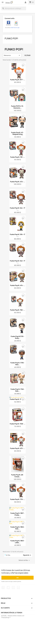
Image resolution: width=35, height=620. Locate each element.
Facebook (3, 587)
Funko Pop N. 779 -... (17, 499)
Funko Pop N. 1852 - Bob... (17, 528)
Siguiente (27, 555)
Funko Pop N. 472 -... (17, 182)
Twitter (8, 587)
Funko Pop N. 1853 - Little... (17, 542)
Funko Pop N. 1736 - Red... (17, 364)
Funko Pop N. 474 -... (17, 285)
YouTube (13, 587)
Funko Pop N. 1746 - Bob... (18, 390)
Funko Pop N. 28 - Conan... (17, 476)
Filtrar (27, 55)
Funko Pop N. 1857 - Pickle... (17, 514)
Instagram (18, 587)
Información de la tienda (11, 613)
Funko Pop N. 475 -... (17, 448)
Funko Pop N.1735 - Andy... (17, 337)
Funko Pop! (11, 38)
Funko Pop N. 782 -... (17, 310)
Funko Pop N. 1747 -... (17, 399)
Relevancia (12, 55)
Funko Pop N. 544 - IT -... (17, 209)
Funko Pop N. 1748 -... (17, 424)
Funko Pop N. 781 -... (17, 157)
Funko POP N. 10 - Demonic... (17, 107)
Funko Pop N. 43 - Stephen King (17, 133)
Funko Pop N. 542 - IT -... (17, 262)
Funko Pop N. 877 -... (17, 80)
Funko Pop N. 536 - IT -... (17, 235)
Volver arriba (24, 560)
